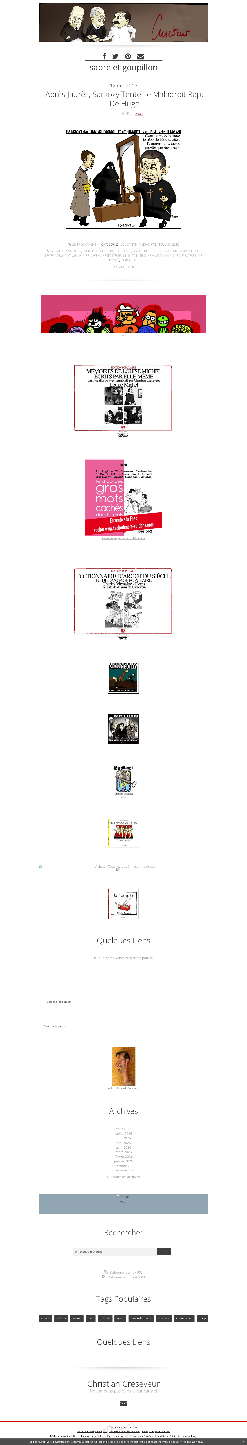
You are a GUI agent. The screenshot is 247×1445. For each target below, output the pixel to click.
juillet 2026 (123, 1133)
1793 (155, 251)
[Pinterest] (128, 56)
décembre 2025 (123, 1165)
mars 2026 (123, 1152)
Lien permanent (83, 244)
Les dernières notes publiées (124, 1431)
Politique (158, 244)
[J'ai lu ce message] (243, 1441)
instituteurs (112, 256)
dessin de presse (141, 1318)
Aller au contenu (14, 4)
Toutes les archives (125, 1176)
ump (90, 1318)
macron (77, 1318)
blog (193, 1436)
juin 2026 (123, 1138)
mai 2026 (123, 1143)
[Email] (140, 56)
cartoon (45, 1318)
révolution (142, 251)
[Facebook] (104, 56)
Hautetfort (133, 1426)
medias (144, 244)
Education (129, 244)
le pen (120, 1318)
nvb (58, 256)
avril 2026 (123, 1147)
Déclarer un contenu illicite (64, 1436)
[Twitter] (115, 56)
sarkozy (74, 251)
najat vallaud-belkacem (81, 256)
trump (202, 1318)
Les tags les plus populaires (156, 1431)
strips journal (143, 958)
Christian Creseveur (123, 1383)
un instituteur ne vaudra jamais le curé (154, 256)
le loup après (104, 958)
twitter (61, 251)
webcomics (123, 958)
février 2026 (123, 1156)
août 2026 (123, 1129)
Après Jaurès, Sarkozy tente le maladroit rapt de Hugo (124, 99)
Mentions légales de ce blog (95, 1436)
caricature (129, 260)
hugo (164, 251)
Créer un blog (116, 1426)
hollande (105, 1318)
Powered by (54, 1026)
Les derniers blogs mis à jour (92, 1431)
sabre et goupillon (98, 251)
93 (172, 251)
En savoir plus (194, 1441)
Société (173, 244)
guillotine (122, 251)
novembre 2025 (123, 1170)
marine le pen (184, 1318)
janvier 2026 (123, 1161)
